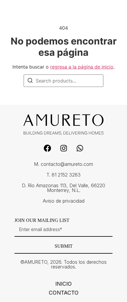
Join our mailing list (41, 220)
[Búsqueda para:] (63, 80)
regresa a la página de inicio (81, 67)
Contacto (64, 293)
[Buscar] (30, 81)
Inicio (63, 284)
